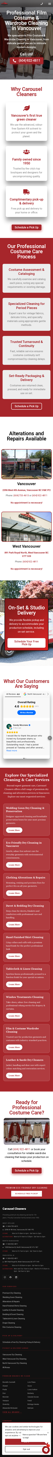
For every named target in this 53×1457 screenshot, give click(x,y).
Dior (4, 1393)
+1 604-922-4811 (12, 1244)
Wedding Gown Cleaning (12, 1297)
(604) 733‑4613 (21, 495)
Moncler (6, 1397)
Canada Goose (33, 1397)
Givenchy (6, 1404)
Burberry (31, 1393)
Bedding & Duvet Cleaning (13, 1314)
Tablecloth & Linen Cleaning (14, 1319)
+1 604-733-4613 (12, 1226)
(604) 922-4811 (21, 1149)
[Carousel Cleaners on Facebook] (10, 1277)
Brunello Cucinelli (9, 1382)
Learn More (14, 830)
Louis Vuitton (32, 1389)
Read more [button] (11, 750)
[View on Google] (9, 726)
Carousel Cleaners (14, 1208)
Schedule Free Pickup (26, 1194)
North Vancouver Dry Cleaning (15, 1363)
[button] (49, 4)
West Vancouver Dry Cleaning (14, 1359)
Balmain (30, 1408)
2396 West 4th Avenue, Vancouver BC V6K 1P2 (26, 490)
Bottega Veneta (33, 1404)
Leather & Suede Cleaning (13, 1310)
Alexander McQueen (10, 1408)
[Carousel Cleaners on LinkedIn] (16, 1277)
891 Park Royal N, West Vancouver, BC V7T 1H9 (22, 1262)
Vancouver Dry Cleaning (12, 1355)
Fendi (30, 1401)
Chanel (5, 1386)
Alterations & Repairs (11, 1301)
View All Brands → (12, 1412)
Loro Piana (31, 1382)
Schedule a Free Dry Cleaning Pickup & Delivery (21, 1342)
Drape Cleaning (9, 1323)
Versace (6, 1401)
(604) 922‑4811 (39, 495)
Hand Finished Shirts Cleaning (14, 1306)
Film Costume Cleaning (12, 1327)
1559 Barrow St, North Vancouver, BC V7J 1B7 (21, 1247)
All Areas (6, 1367)
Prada (5, 1389)
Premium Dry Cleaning (12, 1293)
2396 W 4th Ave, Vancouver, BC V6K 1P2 (19, 1230)
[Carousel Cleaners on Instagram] (5, 1277)
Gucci (30, 1386)
